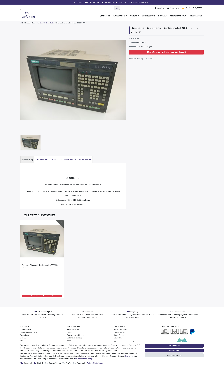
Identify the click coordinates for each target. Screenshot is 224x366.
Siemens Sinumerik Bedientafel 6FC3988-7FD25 (40, 266)
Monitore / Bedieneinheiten (45, 23)
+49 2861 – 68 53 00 (91, 2)
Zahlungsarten (25, 330)
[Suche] (117, 8)
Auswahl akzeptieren (174, 355)
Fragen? (54, 160)
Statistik (40, 363)
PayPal (68, 363)
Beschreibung (27, 160)
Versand (134, 16)
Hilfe (22, 340)
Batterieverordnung (74, 338)
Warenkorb (24, 335)
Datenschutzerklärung (75, 335)
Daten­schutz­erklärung (83, 359)
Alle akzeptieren (174, 346)
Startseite (105, 16)
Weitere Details (42, 160)
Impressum (129, 356)
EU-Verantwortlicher (68, 160)
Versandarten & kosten (29, 332)
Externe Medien (55, 363)
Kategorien (119, 16)
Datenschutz (148, 16)
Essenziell (28, 363)
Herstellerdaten (85, 160)
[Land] (183, 8)
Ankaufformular (178, 16)
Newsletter (196, 16)
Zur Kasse (24, 338)
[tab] (27, 159)
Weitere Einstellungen (95, 363)
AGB (69, 340)
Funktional (81, 363)
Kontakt (162, 16)
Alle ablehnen (174, 350)
